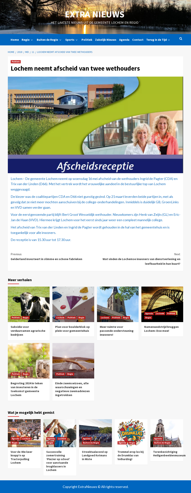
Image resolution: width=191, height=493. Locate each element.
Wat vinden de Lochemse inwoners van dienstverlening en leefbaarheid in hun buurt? (141, 258)
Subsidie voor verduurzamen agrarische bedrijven (28, 330)
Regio (26, 39)
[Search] (181, 38)
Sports (69, 39)
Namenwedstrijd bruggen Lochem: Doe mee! (161, 329)
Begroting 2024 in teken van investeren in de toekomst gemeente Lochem (27, 389)
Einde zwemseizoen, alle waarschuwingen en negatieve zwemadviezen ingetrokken (72, 389)
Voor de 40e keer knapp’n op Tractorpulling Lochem (21, 457)
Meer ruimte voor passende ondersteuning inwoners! (117, 330)
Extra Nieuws (94, 14)
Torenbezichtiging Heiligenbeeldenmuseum (169, 453)
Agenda (124, 39)
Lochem (60, 317)
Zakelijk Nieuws (105, 39)
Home (15, 39)
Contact (137, 39)
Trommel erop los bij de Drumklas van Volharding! (131, 455)
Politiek (87, 39)
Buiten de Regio (47, 39)
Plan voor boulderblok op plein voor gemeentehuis (72, 329)
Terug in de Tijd (156, 39)
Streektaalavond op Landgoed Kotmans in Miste (95, 455)
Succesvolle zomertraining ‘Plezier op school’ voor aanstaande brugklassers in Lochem (58, 461)
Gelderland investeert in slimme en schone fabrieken (46, 256)
